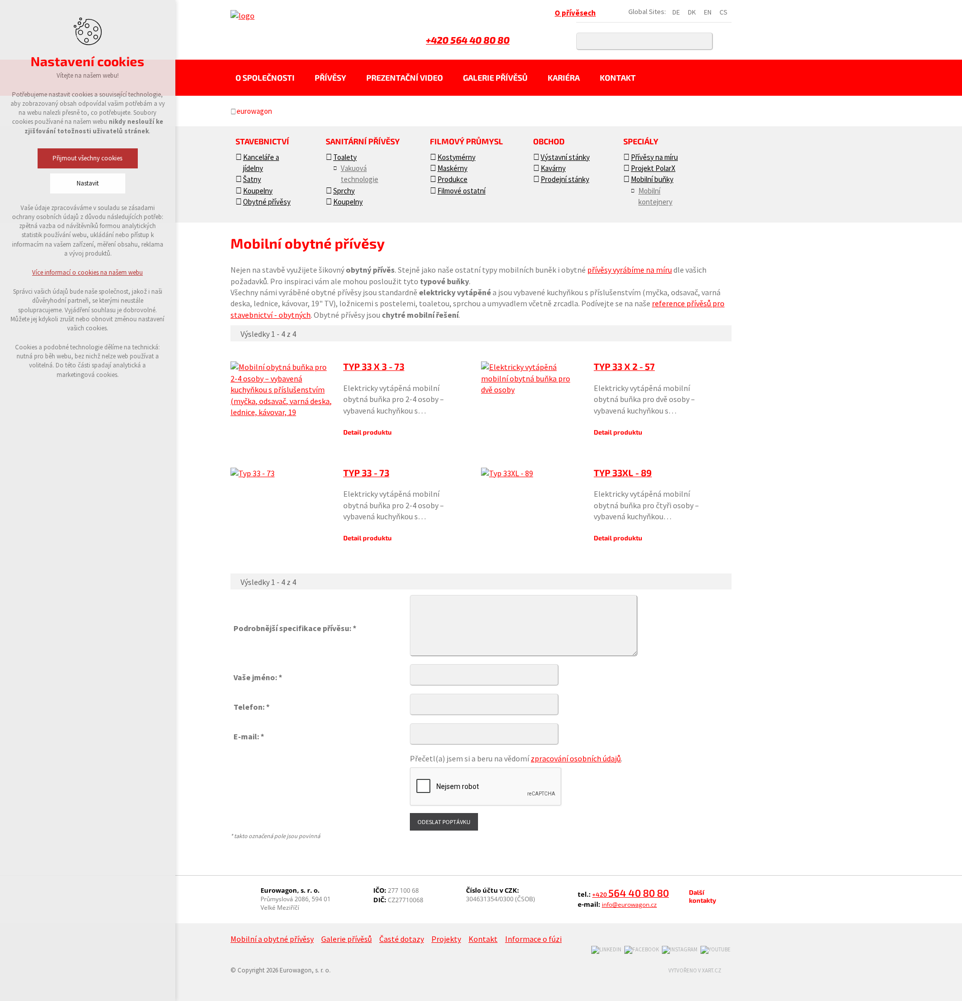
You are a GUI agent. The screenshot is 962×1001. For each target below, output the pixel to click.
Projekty (446, 939)
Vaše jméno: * (257, 677)
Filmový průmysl (466, 141)
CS (723, 12)
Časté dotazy (401, 939)
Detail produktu (367, 432)
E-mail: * (248, 736)
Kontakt (618, 77)
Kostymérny (456, 157)
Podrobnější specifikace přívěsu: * (294, 628)
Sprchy (344, 190)
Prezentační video (404, 77)
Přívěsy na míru (654, 157)
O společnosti (265, 77)
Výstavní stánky (565, 157)
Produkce (452, 179)
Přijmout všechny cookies (88, 158)
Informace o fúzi (533, 939)
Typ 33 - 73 (366, 472)
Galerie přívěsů (495, 77)
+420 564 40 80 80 (468, 40)
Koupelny (258, 190)
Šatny (252, 179)
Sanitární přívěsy (363, 141)
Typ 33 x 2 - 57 (624, 366)
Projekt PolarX (653, 168)
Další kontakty (702, 896)
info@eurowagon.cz (629, 904)
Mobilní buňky (652, 179)
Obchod (549, 141)
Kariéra (564, 77)
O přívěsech (575, 13)
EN (707, 12)
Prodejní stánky (565, 179)
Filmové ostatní (461, 190)
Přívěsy (330, 77)
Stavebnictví (262, 141)
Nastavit (88, 183)
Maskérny (452, 168)
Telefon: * (251, 707)
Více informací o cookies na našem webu (88, 272)
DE (676, 12)
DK (692, 12)
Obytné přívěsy (267, 202)
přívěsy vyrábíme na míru (629, 270)
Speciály (640, 141)
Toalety (345, 157)
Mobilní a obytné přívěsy (272, 939)
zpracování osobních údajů (576, 758)
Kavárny (553, 168)
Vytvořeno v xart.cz (695, 970)
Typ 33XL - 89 (623, 472)
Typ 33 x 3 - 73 (373, 366)
